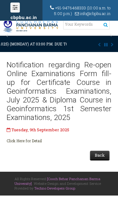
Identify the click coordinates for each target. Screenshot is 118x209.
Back (100, 155)
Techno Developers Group (54, 188)
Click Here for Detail (24, 140)
